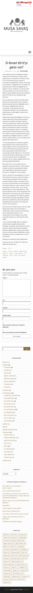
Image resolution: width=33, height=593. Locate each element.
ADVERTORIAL (8, 435)
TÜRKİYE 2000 (8, 457)
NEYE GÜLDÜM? (9, 415)
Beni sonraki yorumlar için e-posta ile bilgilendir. (14, 326)
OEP (14, 555)
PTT (25, 253)
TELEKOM (7, 384)
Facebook (15, 549)
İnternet (21, 579)
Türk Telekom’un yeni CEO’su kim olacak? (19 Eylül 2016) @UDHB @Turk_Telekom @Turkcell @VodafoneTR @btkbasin (16, 496)
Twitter (16, 570)
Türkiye (24, 570)
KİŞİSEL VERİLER (9, 376)
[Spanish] (28, 2)
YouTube (25, 576)
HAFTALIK (6, 390)
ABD (6, 534)
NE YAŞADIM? (8, 412)
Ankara (15, 537)
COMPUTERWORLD (10, 438)
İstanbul (7, 582)
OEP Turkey (23, 555)
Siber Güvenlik (17, 561)
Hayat (6, 552)
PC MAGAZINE (8, 449)
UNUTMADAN (8, 421)
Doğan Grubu (23, 251)
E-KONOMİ (7, 367)
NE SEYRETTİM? (9, 407)
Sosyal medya (9, 564)
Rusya (7, 561)
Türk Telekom (22, 255)
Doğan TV (5, 253)
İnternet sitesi (7, 315)
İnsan (13, 579)
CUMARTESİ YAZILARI (10, 395)
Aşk (13, 540)
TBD (6, 567)
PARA (9, 248)
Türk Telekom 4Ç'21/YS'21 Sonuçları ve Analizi (15, 514)
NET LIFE (6, 443)
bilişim (21, 540)
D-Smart (10, 251)
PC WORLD (7, 452)
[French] (20, 2)
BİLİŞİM (5, 365)
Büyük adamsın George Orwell (11, 511)
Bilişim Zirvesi (9, 543)
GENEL (6, 373)
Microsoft (15, 552)
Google (24, 549)
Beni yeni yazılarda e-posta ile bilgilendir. (15, 332)
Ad (4, 300)
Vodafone (16, 576)
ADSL (14, 534)
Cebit (21, 546)
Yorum (5, 278)
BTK (13, 546)
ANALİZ (5, 362)
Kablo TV (11, 253)
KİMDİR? (5, 424)
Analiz (6, 537)
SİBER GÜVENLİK (9, 378)
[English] (17, 2)
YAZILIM (6, 387)
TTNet (15, 255)
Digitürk (16, 251)
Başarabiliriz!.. (6, 505)
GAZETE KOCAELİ (9, 440)
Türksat (5, 257)
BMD (6, 546)
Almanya (22, 534)
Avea (6, 540)
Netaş (6, 555)
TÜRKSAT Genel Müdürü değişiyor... (13, 521)
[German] (22, 2)
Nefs (24, 552)
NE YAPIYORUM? (9, 409)
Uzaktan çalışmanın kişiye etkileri (12, 508)
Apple (23, 537)
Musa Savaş (24, 71)
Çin (6, 579)
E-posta (5, 308)
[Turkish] (31, 2)
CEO (6, 549)
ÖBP (4, 427)
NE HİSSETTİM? (8, 401)
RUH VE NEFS (8, 418)
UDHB (7, 576)
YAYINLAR (6, 432)
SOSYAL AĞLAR (8, 381)
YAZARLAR (6, 460)
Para (6, 558)
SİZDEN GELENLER (8, 429)
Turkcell (7, 570)
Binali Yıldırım (21, 543)
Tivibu (11, 255)
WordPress (7, 589)
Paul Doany (15, 558)
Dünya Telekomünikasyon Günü (11, 491)
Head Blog (26, 589)
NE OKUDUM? (8, 404)
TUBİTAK (23, 567)
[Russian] (26, 2)
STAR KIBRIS (8, 454)
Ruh (24, 558)
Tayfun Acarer (21, 564)
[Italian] (24, 2)
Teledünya (5, 255)
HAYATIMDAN (7, 393)
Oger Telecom (19, 253)
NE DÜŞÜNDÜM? (9, 398)
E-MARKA (7, 370)
